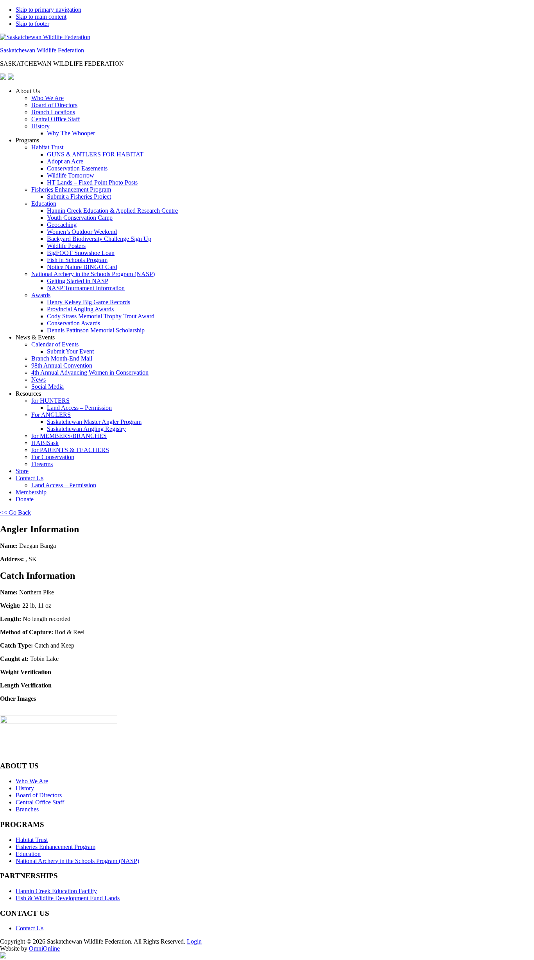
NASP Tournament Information (86, 288)
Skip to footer (32, 23)
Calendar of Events (55, 344)
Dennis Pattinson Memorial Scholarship (96, 330)
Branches (27, 809)
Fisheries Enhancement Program (71, 189)
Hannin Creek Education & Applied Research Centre (112, 210)
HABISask (45, 443)
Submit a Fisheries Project (79, 196)
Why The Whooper (71, 133)
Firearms (42, 464)
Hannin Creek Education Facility (56, 891)
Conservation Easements (77, 168)
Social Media (47, 386)
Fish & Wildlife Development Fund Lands (68, 898)
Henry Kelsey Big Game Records (88, 302)
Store (22, 471)
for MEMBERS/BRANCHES (69, 435)
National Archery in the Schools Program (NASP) (93, 274)
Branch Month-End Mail (61, 358)
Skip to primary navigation (48, 9)
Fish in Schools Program (77, 260)
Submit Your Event (70, 351)
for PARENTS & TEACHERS (70, 450)
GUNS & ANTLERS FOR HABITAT (95, 154)
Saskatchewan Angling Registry (86, 428)
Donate (25, 499)
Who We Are (47, 98)
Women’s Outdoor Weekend (82, 231)
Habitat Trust (47, 147)
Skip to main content (41, 16)
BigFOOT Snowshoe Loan (81, 252)
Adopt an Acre (65, 161)
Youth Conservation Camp (80, 217)
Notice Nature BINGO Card (82, 267)
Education (43, 203)
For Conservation (52, 457)
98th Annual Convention (61, 365)
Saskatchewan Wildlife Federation (42, 50)
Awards (40, 295)
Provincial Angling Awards (80, 309)
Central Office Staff (55, 119)
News (38, 379)
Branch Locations (53, 112)
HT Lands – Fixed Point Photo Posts (92, 182)
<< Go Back (15, 512)
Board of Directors (54, 105)
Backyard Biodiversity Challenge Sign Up (99, 238)
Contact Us (29, 478)
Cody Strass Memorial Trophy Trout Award (100, 316)
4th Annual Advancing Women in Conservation (90, 372)
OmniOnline (44, 948)
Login (194, 941)
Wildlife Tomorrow (70, 175)
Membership (31, 492)
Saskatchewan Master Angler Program (94, 421)
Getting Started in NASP (77, 281)
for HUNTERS (50, 400)
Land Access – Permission (79, 407)
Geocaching (62, 224)
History (40, 126)
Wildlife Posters (66, 245)
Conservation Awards (73, 323)
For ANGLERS (51, 414)
